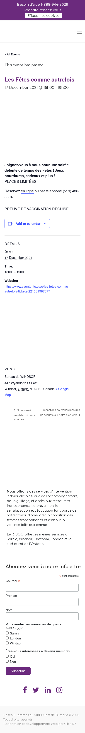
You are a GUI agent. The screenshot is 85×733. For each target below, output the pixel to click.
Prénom (11, 595)
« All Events (12, 54)
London (15, 638)
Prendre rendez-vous (42, 10)
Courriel (13, 581)
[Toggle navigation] (79, 31)
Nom (9, 610)
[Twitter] (35, 690)
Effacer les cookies (43, 15)
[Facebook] (25, 690)
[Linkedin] (47, 690)
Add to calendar (28, 223)
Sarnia (14, 633)
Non (13, 661)
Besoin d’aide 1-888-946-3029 (42, 4)
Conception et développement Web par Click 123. (40, 724)
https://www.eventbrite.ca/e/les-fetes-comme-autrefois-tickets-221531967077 (37, 288)
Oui (12, 656)
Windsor (16, 643)
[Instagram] (59, 690)
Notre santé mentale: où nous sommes (24, 414)
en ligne (27, 190)
